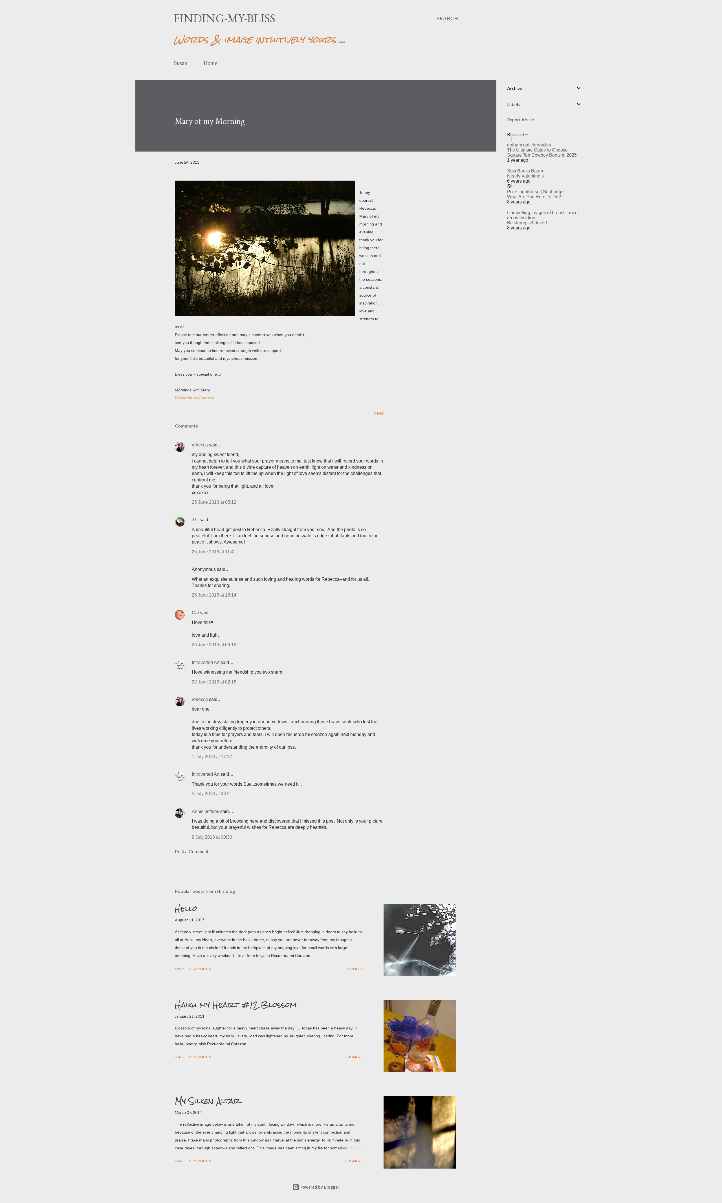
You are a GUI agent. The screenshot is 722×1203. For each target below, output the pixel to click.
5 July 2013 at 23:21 (212, 793)
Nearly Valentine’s (525, 176)
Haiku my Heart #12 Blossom (236, 1005)
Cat (195, 612)
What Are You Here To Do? (534, 196)
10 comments (200, 968)
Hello (186, 908)
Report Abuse (520, 119)
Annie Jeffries (205, 811)
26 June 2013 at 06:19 (214, 644)
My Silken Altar (207, 1101)
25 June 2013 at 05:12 (214, 502)
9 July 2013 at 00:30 (212, 837)
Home (210, 63)
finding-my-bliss (224, 18)
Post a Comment (191, 851)
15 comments (200, 1161)
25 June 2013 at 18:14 (214, 595)
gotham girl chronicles (529, 145)
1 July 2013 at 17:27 (212, 756)
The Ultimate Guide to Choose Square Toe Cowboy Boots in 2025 (542, 152)
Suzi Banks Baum (525, 170)
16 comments (200, 1057)
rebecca (200, 444)
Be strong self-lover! (527, 222)
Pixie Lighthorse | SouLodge (535, 191)
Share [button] (379, 413)
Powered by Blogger (319, 1187)
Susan (180, 63)
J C (195, 519)
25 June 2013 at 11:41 (214, 551)
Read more (353, 968)
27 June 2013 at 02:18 (214, 682)
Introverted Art (205, 662)
